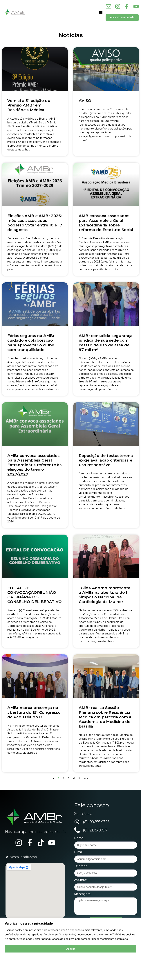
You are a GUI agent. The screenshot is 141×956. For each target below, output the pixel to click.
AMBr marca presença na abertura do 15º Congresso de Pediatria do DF (34, 712)
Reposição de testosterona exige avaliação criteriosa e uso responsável (106, 460)
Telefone (80, 866)
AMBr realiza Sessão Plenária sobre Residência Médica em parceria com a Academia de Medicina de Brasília (105, 716)
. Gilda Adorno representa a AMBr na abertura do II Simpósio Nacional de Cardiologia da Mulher (105, 595)
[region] (70, 937)
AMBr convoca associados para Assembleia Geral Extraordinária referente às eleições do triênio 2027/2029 (34, 464)
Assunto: (80, 880)
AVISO (85, 100)
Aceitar (70, 948)
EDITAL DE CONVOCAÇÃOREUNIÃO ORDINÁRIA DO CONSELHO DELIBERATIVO (34, 595)
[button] (101, 12)
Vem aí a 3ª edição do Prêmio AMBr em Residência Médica (28, 105)
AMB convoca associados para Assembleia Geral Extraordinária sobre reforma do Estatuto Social (106, 222)
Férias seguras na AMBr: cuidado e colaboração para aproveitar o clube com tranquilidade (31, 342)
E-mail (78, 852)
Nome (78, 838)
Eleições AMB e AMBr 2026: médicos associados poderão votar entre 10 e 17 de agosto (34, 222)
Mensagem (82, 894)
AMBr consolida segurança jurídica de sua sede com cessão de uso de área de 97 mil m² (106, 342)
